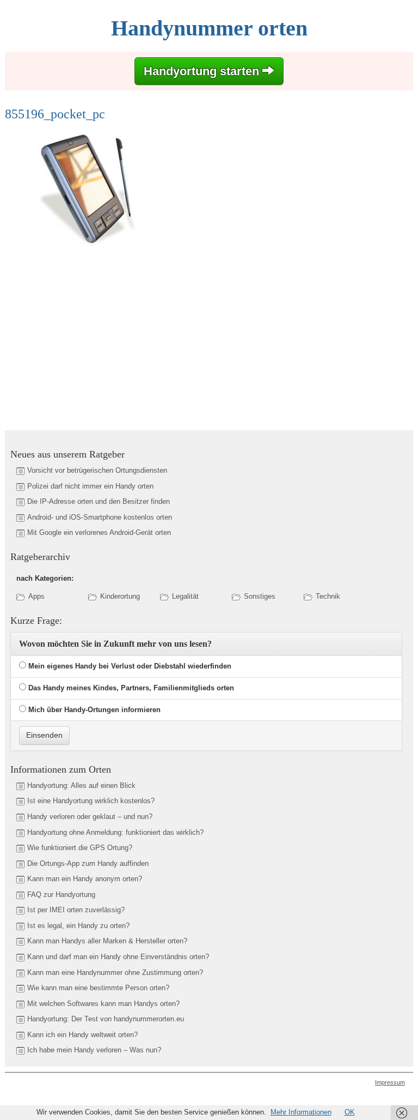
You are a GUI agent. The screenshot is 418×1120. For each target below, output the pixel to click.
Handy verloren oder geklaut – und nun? (89, 816)
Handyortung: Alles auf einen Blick (81, 785)
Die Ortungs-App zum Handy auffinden (88, 863)
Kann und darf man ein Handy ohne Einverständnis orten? (118, 957)
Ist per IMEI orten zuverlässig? (76, 910)
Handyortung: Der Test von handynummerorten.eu (105, 1019)
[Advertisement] (96, 336)
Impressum (390, 1082)
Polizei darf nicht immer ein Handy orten (90, 486)
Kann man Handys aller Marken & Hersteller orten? (107, 941)
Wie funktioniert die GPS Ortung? (79, 848)
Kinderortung (120, 596)
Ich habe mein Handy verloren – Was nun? (94, 1050)
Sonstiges (259, 596)
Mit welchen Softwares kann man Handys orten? (103, 1003)
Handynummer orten (209, 28)
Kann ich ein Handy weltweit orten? (82, 1035)
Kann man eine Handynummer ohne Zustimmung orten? (115, 972)
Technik (328, 596)
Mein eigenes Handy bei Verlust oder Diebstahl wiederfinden (129, 666)
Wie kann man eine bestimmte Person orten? (98, 988)
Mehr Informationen (301, 1112)
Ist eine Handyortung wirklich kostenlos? (91, 801)
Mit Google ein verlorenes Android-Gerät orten (99, 532)
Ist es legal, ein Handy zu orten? (78, 926)
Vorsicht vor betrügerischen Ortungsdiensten (97, 470)
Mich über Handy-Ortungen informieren (94, 710)
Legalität (185, 596)
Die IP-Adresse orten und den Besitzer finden (98, 501)
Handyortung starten (203, 71)
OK (350, 1112)
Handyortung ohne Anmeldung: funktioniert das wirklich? (115, 832)
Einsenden (44, 735)
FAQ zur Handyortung (61, 894)
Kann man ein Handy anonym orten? (84, 879)
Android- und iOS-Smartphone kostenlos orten (99, 517)
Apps (36, 596)
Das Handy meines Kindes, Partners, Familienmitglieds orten (131, 688)
